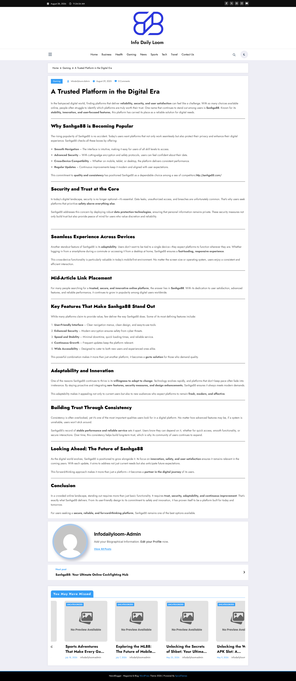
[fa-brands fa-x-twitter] (231, 3)
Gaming (131, 54)
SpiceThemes (181, 675)
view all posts (102, 549)
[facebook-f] (226, 3)
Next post (61, 569)
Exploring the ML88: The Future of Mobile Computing (88, 649)
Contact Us (188, 54)
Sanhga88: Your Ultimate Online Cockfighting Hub (92, 575)
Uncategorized (79, 604)
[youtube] (247, 3)
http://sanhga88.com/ (209, 175)
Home (94, 54)
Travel (174, 54)
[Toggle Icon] (50, 54)
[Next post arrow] (244, 572)
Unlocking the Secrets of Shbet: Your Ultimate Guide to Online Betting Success (141, 649)
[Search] (234, 55)
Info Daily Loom (147, 42)
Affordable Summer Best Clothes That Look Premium (241, 649)
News (143, 54)
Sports (154, 54)
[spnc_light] (244, 54)
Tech (164, 54)
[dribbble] (236, 3)
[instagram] (242, 3)
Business (106, 54)
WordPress (144, 675)
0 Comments (124, 81)
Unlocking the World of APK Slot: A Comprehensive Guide (191, 649)
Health (119, 54)
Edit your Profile (151, 541)
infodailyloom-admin (80, 81)
